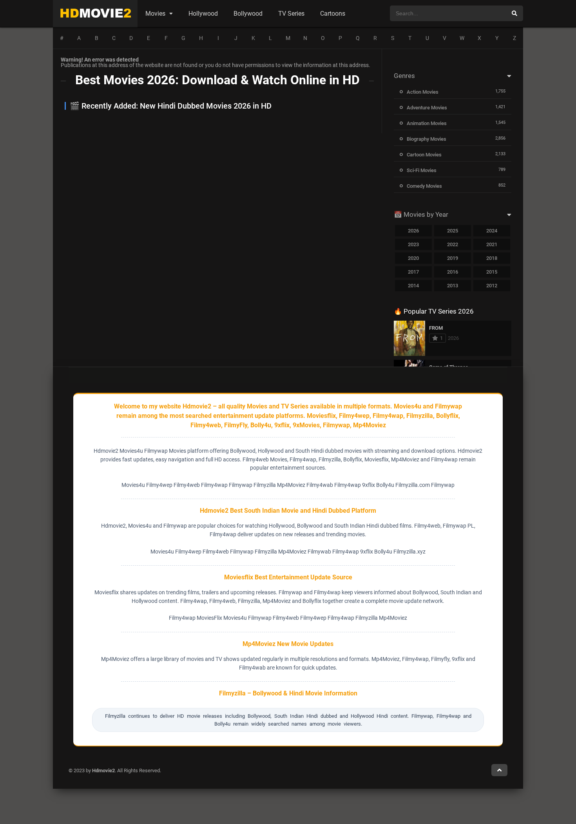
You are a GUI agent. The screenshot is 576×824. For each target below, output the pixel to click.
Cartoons (332, 13)
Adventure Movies (427, 108)
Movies (155, 13)
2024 (491, 231)
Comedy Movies (424, 186)
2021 (491, 244)
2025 (452, 231)
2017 (413, 272)
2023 (413, 244)
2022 (452, 244)
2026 (413, 231)
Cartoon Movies (424, 155)
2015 (491, 272)
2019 (452, 258)
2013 (452, 286)
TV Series (291, 13)
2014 (413, 286)
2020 (413, 258)
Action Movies (422, 92)
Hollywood (203, 13)
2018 (491, 258)
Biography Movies (426, 139)
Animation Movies (427, 123)
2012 (491, 286)
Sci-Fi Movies (422, 170)
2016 (452, 272)
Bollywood (248, 13)
